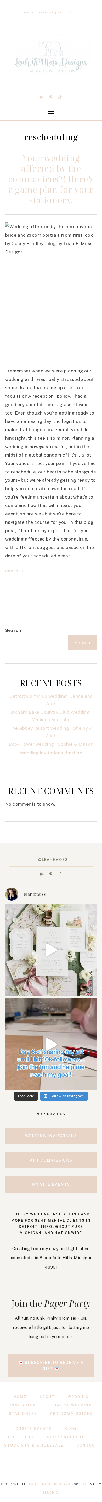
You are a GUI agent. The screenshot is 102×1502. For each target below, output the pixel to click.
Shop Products (66, 1437)
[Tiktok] (60, 97)
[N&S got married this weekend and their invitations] (51, 950)
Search (13, 630)
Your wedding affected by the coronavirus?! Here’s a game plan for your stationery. (51, 179)
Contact (87, 1445)
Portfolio (21, 1437)
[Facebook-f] (60, 874)
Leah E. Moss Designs (48, 1484)
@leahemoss (53, 860)
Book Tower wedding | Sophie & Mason (51, 744)
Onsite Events (33, 1429)
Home (19, 1397)
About (47, 1397)
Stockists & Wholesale (34, 1445)
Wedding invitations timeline (51, 752)
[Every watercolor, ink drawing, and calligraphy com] (51, 1044)
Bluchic (50, 1492)
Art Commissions (71, 1414)
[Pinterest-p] (51, 97)
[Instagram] (42, 97)
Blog (71, 1429)
